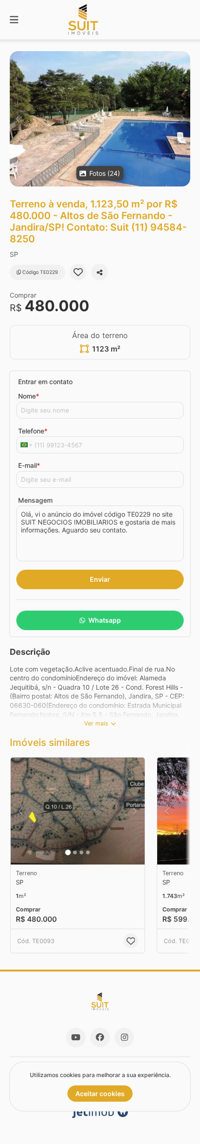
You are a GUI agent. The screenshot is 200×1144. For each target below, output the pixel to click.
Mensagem (35, 500)
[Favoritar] (78, 272)
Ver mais (96, 723)
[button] (100, 118)
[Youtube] (76, 1037)
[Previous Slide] (17, 118)
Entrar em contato (45, 382)
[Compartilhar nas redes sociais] (99, 272)
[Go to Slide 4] (88, 852)
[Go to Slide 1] (68, 852)
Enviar (100, 579)
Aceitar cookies (100, 1093)
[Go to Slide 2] (75, 852)
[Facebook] (100, 1037)
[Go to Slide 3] (81, 852)
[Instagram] (124, 1037)
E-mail (29, 465)
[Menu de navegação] (14, 20)
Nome (28, 396)
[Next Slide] (182, 118)
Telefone (32, 431)
